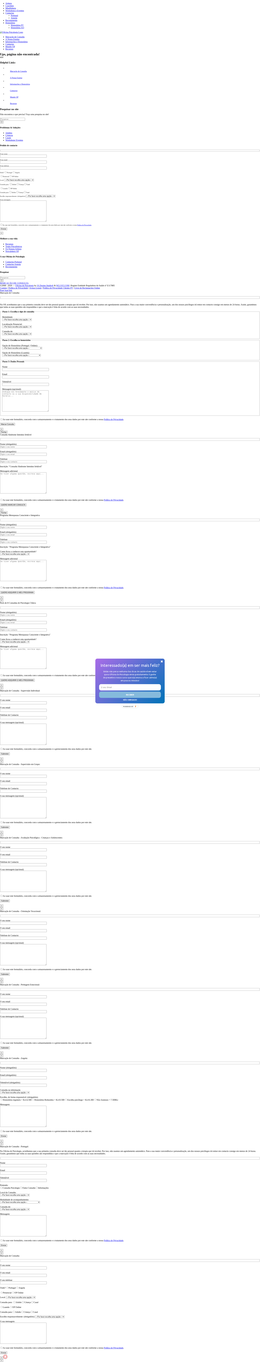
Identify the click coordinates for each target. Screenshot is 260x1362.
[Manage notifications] (5, 1357)
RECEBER (130, 694)
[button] (130, 665)
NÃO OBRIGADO (130, 700)
